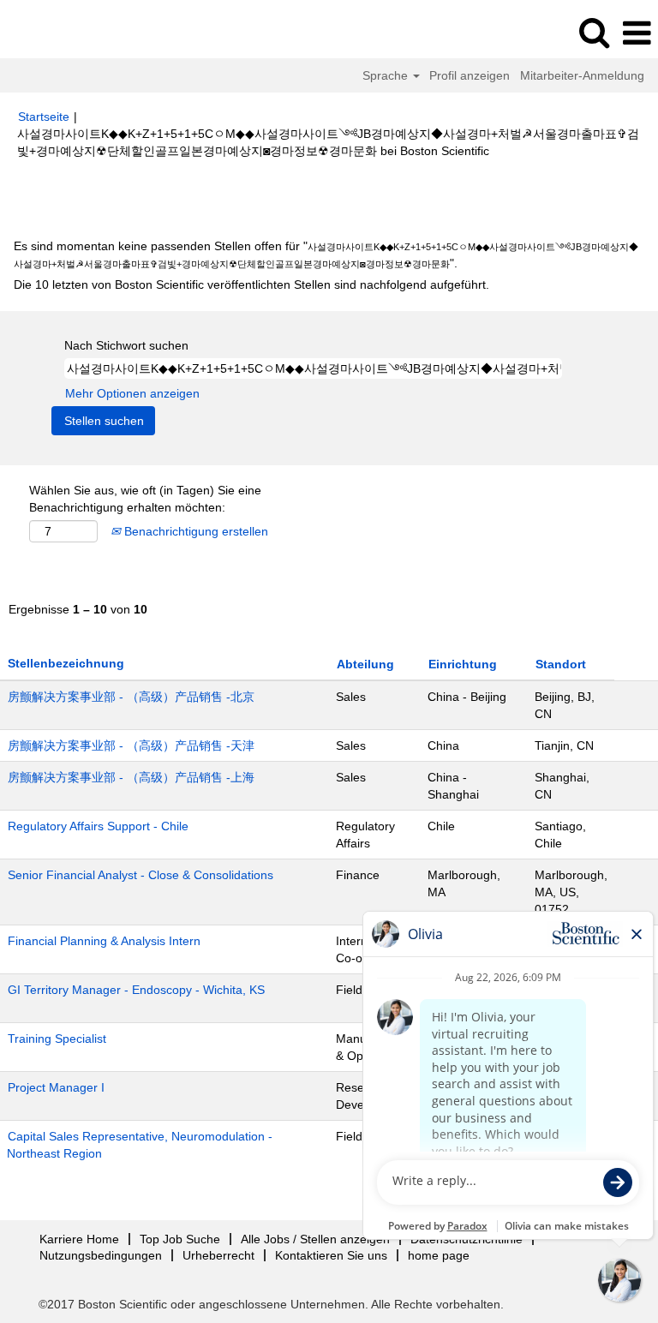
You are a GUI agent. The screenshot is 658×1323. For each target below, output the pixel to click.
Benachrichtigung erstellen (194, 531)
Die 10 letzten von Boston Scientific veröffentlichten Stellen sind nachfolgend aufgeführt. (251, 284)
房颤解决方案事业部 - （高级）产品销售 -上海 (131, 777)
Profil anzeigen (469, 75)
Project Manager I (56, 1087)
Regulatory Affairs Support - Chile (98, 826)
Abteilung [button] (365, 664)
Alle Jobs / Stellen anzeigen (315, 1239)
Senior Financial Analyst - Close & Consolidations (140, 875)
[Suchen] (593, 32)
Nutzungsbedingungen (100, 1255)
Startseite (43, 116)
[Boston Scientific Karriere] (61, 32)
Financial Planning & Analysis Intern (104, 941)
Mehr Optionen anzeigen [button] (132, 393)
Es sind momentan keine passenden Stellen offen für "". (326, 254)
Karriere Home (79, 1239)
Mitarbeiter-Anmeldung (582, 75)
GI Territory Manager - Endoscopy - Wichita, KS (136, 990)
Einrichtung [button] (462, 664)
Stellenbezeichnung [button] (66, 663)
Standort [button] (560, 664)
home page (439, 1255)
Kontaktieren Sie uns (331, 1255)
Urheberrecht (218, 1255)
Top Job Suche (180, 1239)
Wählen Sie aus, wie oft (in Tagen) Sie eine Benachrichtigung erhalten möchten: (145, 498)
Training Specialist (57, 1038)
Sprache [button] (386, 75)
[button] (636, 33)
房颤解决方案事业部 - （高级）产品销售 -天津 (131, 745)
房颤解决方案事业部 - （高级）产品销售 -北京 (131, 696)
